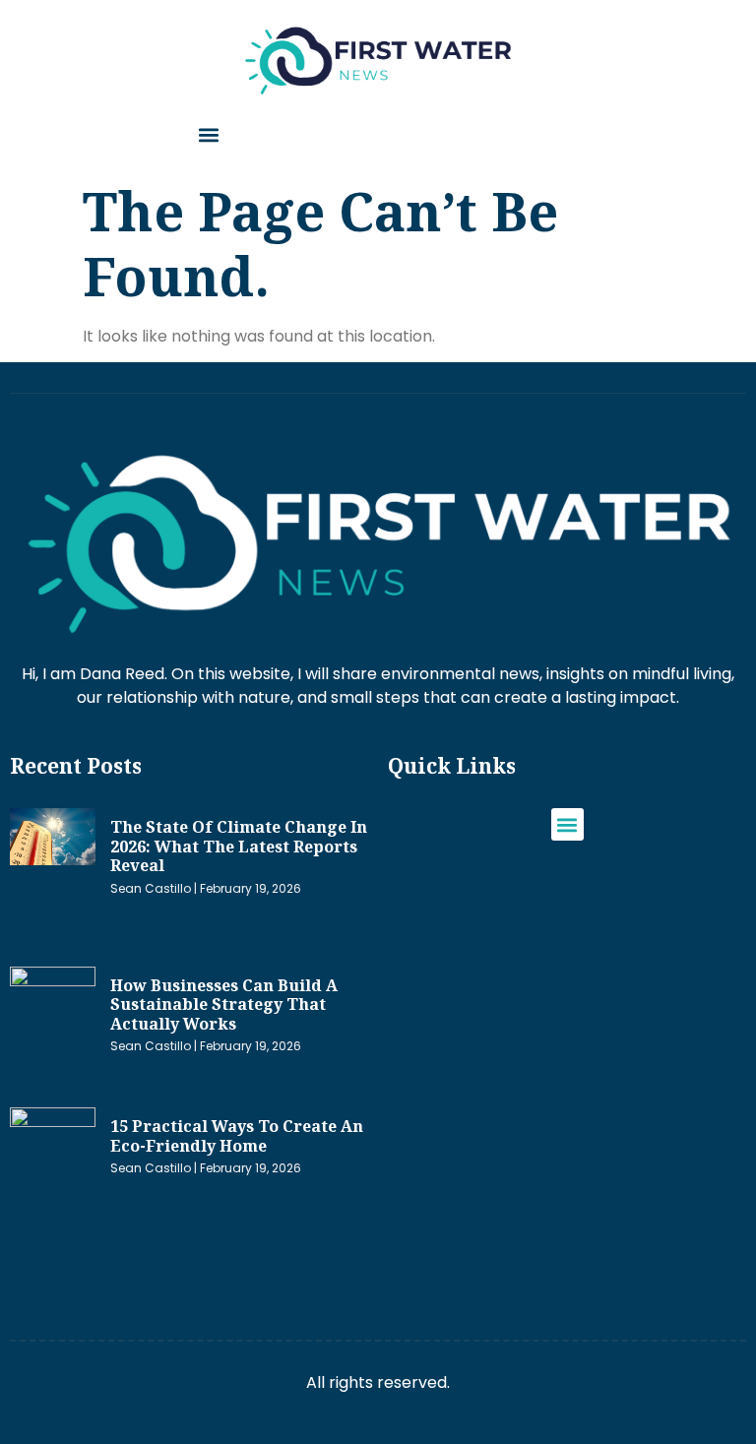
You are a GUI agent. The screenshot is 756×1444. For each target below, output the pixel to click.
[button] (208, 135)
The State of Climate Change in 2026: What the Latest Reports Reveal (238, 846)
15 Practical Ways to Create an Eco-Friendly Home (236, 1136)
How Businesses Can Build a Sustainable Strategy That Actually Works (224, 1004)
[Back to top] (731, 1399)
